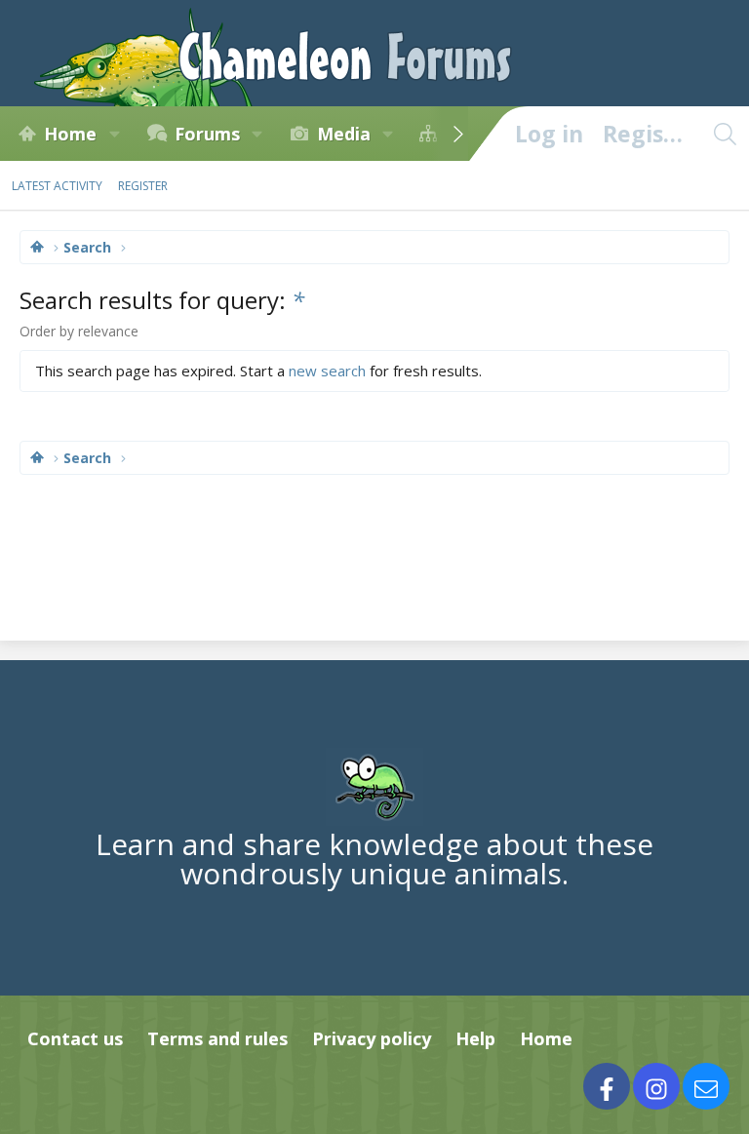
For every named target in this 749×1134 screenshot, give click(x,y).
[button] (114, 133)
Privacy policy (371, 1038)
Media (344, 133)
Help (475, 1038)
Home (70, 133)
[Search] (724, 133)
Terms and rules (217, 1038)
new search (327, 370)
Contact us (75, 1038)
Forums (207, 133)
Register (143, 185)
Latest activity (57, 185)
